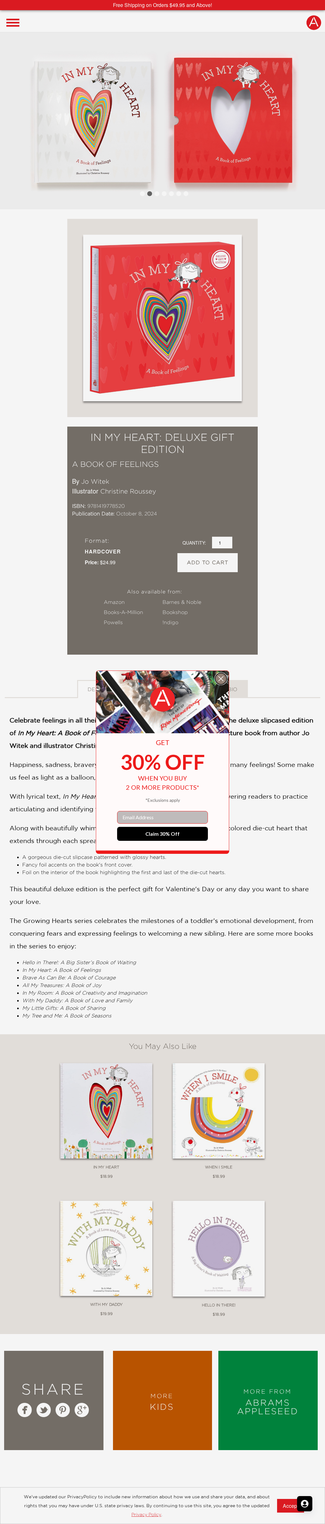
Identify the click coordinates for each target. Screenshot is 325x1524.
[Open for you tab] (304, 1503)
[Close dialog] (221, 678)
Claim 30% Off (162, 834)
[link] (162, 699)
